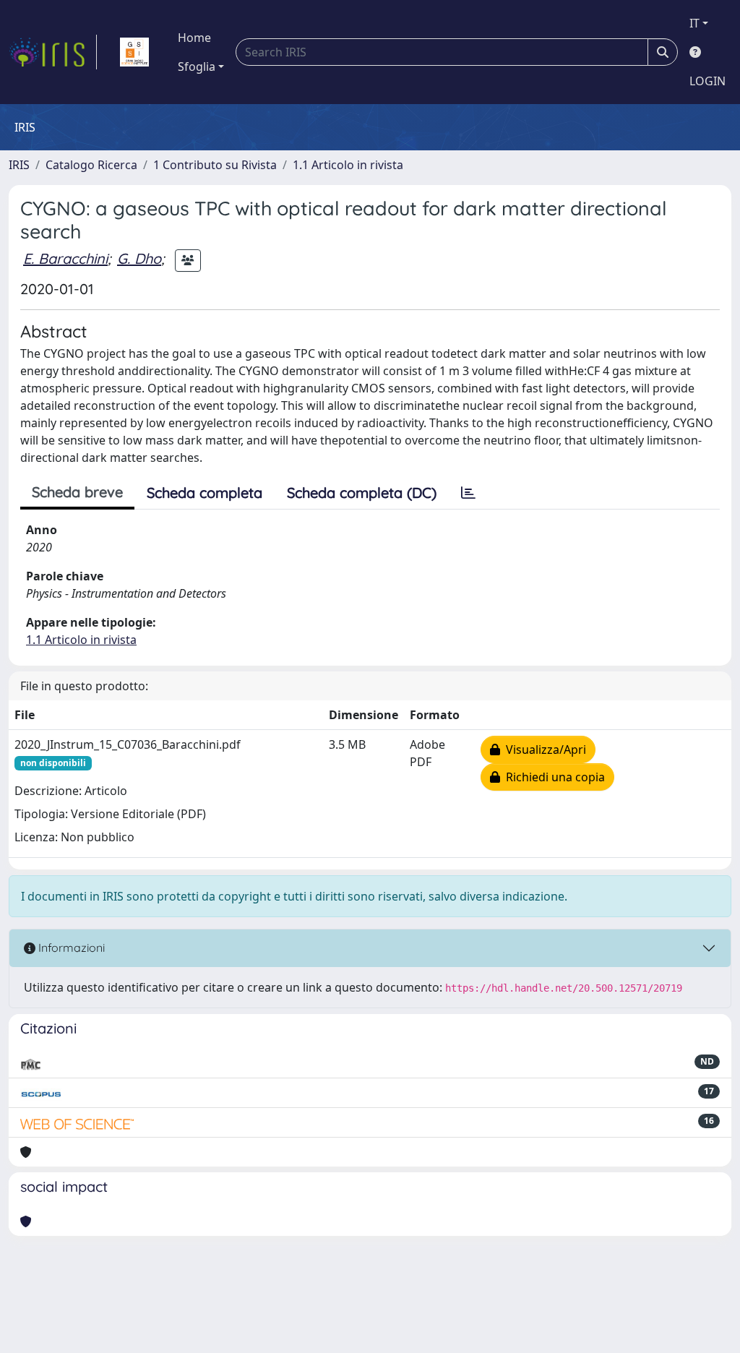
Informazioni (70, 947)
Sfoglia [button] (196, 66)
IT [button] (694, 23)
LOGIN (707, 81)
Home (194, 38)
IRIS (19, 165)
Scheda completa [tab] (204, 493)
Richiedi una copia (552, 777)
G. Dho (139, 258)
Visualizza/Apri (543, 749)
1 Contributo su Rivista (215, 165)
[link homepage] (53, 52)
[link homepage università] (134, 52)
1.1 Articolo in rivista (348, 165)
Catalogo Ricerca (91, 165)
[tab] (468, 493)
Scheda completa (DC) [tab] (361, 493)
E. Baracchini (65, 258)
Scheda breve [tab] (77, 492)
